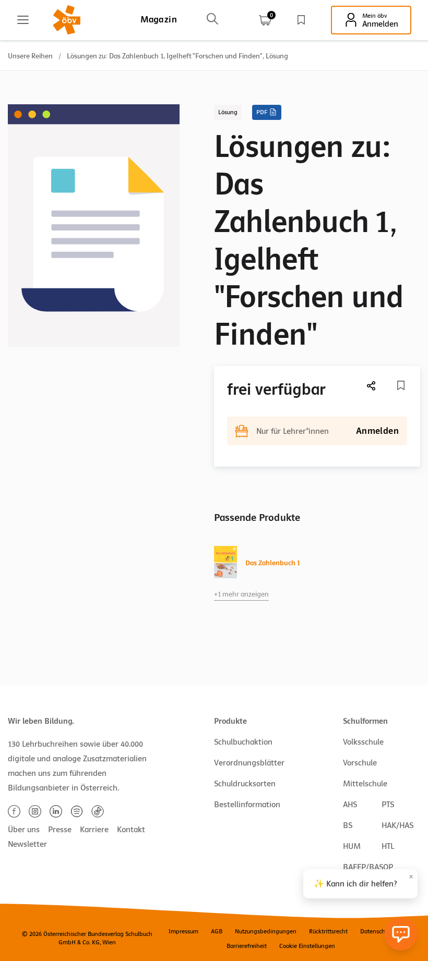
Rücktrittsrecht (328, 931)
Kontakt (131, 829)
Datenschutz (376, 931)
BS (347, 825)
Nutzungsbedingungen (265, 931)
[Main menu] (23, 20)
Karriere (94, 829)
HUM (352, 846)
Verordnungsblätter (249, 763)
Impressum (183, 931)
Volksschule (363, 742)
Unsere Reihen (30, 56)
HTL (388, 846)
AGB (216, 931)
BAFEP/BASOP (368, 867)
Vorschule (360, 763)
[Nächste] (371, 385)
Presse (60, 829)
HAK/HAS (397, 825)
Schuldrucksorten (245, 783)
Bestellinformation (247, 804)
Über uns (24, 829)
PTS (388, 804)
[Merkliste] (301, 20)
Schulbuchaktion (243, 742)
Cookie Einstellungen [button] (307, 946)
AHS (350, 804)
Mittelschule (365, 783)
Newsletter (27, 844)
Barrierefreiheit (247, 946)
